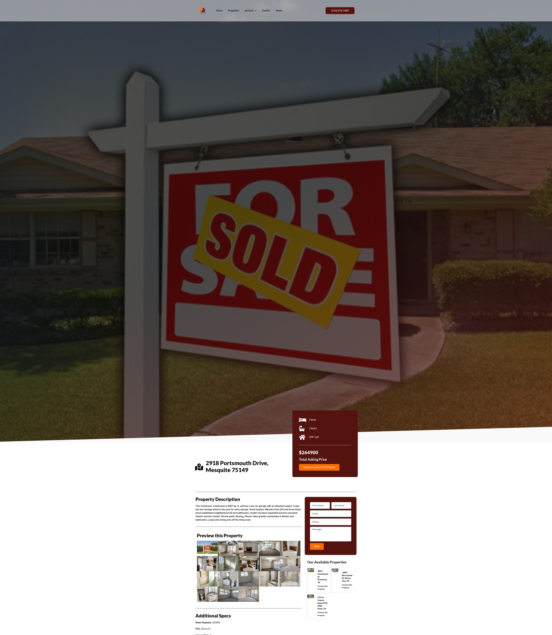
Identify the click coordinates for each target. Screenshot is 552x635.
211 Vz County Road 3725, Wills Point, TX (323, 603)
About (279, 10)
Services (249, 10)
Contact (266, 10)
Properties (233, 10)
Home (219, 10)
